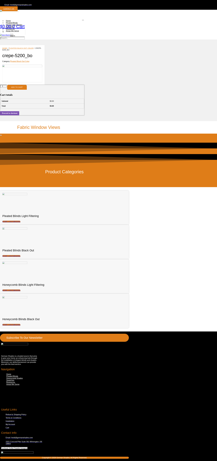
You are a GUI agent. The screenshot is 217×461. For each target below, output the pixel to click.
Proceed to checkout (9, 113)
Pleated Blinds (12, 376)
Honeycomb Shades (14, 378)
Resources (10, 382)
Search (12, 36)
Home (4, 48)
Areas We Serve (12, 31)
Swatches (10, 380)
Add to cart (17, 87)
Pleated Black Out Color (21, 48)
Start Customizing (11, 221)
